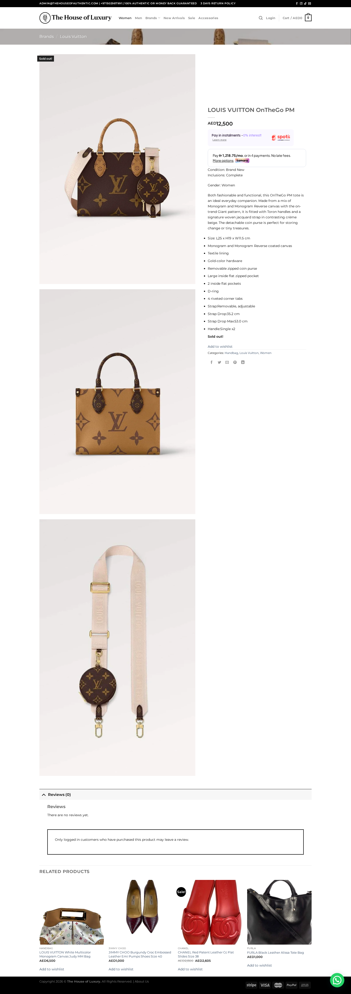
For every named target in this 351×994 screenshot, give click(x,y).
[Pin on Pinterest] (235, 362)
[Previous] (39, 927)
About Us (142, 981)
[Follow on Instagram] (301, 3)
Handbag (231, 353)
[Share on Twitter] (219, 362)
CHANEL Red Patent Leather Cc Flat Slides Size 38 (206, 954)
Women (125, 18)
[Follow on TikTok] (305, 3)
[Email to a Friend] (227, 362)
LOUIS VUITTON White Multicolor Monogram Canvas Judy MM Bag (65, 954)
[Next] (311, 927)
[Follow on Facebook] (297, 3)
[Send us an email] (309, 3)
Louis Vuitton (73, 36)
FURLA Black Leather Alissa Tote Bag (275, 952)
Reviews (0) (59, 794)
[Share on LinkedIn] (242, 362)
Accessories (208, 18)
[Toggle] (43, 794)
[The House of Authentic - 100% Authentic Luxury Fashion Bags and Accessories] (75, 17)
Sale (191, 18)
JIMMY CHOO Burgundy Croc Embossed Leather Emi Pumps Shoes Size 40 (140, 954)
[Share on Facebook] (211, 362)
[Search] (261, 18)
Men (138, 18)
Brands (151, 18)
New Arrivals (174, 18)
